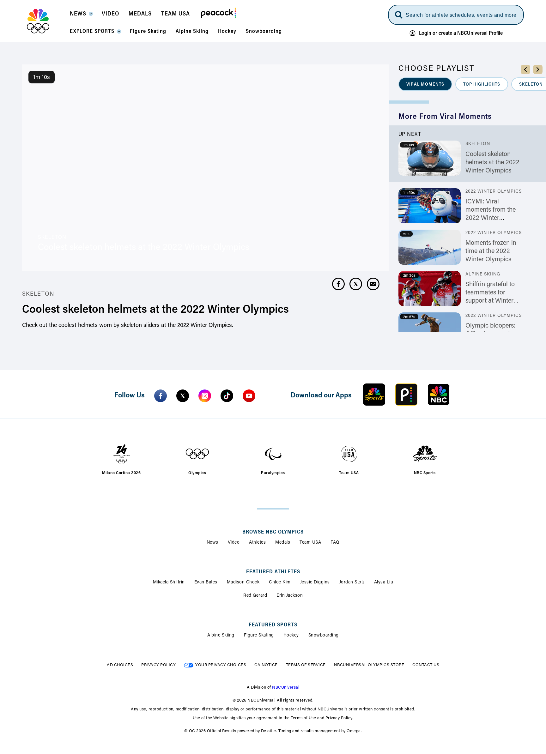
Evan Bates (205, 582)
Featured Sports (273, 625)
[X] (182, 395)
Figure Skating (259, 635)
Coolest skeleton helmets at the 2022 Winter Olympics (492, 162)
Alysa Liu (383, 582)
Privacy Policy (158, 665)
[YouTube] (249, 395)
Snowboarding (323, 635)
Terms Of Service (306, 665)
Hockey (291, 635)
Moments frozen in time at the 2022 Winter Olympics (490, 251)
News (212, 542)
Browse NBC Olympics (273, 532)
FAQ (335, 542)
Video (234, 542)
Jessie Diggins (315, 582)
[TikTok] (227, 395)
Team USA (310, 542)
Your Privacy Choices (220, 665)
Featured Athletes (273, 572)
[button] (81, 16)
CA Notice (266, 665)
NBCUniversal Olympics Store (369, 665)
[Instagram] (204, 395)
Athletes (257, 542)
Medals (282, 542)
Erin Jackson (289, 596)
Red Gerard (255, 596)
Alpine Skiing (220, 635)
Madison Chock (243, 582)
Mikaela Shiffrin (169, 582)
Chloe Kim (280, 582)
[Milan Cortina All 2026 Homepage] (46, 21)
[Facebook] (160, 395)
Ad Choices (120, 665)
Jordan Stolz (352, 582)
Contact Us (425, 665)
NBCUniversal (285, 687)
